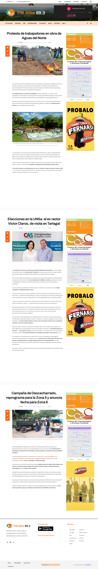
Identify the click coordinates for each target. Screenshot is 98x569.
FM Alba (21, 42)
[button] (91, 2)
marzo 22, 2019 (28, 42)
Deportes (57, 23)
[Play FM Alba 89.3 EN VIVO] (69, 9)
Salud (50, 23)
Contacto (84, 1)
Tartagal (18, 23)
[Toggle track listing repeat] (74, 15)
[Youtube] (91, 23)
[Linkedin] (13, 542)
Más (63, 23)
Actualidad (8, 23)
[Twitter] (87, 23)
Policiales (42, 23)
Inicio (59, 1)
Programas (67, 1)
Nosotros (76, 1)
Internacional (32, 23)
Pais (24, 23)
